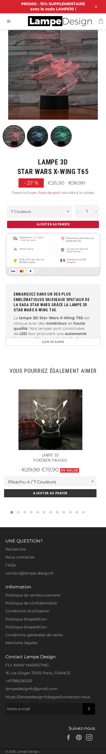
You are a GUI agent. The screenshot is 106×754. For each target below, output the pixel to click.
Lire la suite (53, 341)
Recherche (15, 549)
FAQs (10, 565)
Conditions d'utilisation (27, 611)
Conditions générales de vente (34, 634)
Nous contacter (20, 557)
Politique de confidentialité (31, 603)
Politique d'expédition (26, 619)
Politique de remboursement (33, 595)
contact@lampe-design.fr (29, 573)
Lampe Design (28, 751)
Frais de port (49, 192)
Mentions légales (21, 642)
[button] (11, 512)
